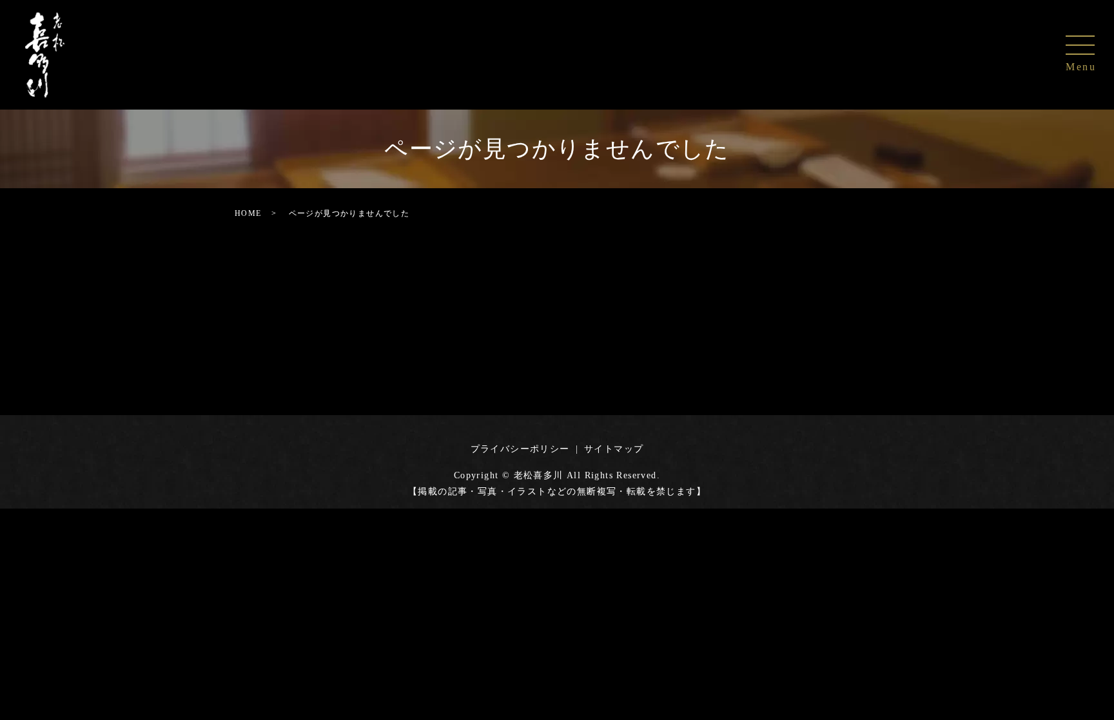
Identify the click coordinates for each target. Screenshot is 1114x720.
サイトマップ (613, 449)
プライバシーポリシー (520, 449)
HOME (248, 213)
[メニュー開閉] (1080, 45)
